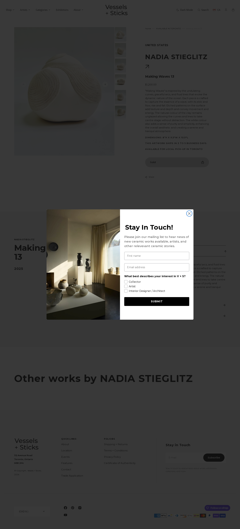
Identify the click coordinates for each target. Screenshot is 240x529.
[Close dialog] (189, 213)
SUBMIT (157, 301)
